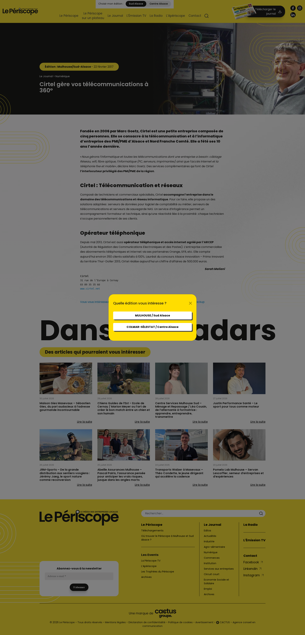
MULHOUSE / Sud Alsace (152, 315)
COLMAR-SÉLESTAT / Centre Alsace (152, 327)
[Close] (190, 303)
